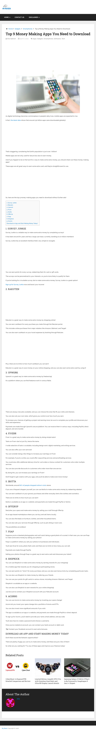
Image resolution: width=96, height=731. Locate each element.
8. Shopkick (10, 219)
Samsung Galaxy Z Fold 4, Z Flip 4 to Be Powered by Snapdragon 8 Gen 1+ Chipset (76, 681)
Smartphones (27, 29)
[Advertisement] (48, 56)
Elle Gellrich (11, 39)
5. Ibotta (9, 212)
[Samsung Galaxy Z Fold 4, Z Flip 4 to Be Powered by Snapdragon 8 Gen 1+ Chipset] (77, 667)
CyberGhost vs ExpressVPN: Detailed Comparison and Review (18, 680)
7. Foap (9, 216)
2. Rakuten (10, 205)
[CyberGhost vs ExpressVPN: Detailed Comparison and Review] (19, 667)
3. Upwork (10, 207)
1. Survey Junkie (11, 203)
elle (18, 699)
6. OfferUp (10, 214)
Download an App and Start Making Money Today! (22, 223)
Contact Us (19, 17)
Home (6, 17)
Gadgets (18, 29)
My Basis (4, 728)
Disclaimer (33, 17)
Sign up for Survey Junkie (15, 284)
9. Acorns (9, 221)
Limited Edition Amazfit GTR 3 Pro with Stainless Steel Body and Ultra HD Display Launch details (48, 681)
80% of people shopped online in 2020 (33, 485)
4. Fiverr (9, 209)
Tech (63, 39)
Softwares (57, 39)
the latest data (16, 120)
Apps (34, 39)
